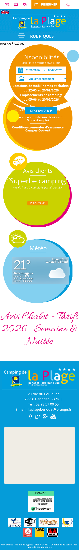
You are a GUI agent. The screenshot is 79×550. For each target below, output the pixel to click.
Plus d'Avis (37, 203)
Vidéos (8, 4)
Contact (26, 4)
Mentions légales (24, 544)
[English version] (5, 12)
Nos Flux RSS (42, 544)
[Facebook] (31, 416)
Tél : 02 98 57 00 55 (43, 404)
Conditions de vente (61, 544)
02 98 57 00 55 (69, 4)
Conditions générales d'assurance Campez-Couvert (37, 128)
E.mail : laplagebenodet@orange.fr (43, 409)
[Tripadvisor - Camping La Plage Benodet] (41, 501)
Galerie (17, 4)
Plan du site (7, 544)
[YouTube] (54, 416)
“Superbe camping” (37, 180)
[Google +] (46, 416)
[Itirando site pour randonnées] (27, 532)
